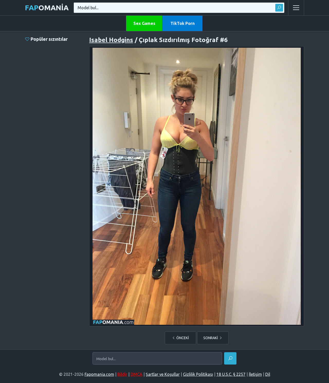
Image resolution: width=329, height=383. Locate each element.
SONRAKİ (211, 338)
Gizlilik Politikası (198, 374)
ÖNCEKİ (182, 338)
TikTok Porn (182, 23)
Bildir (122, 374)
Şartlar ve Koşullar (163, 374)
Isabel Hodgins (111, 39)
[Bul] (279, 8)
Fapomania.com (99, 374)
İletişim (255, 374)
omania (47, 8)
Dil (267, 374)
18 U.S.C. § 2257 (230, 374)
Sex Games (144, 23)
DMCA (136, 374)
